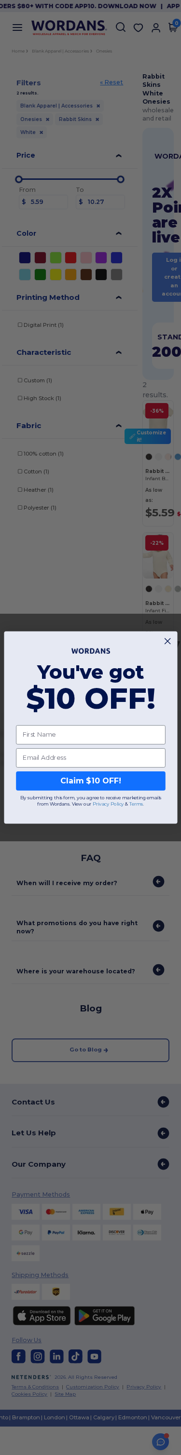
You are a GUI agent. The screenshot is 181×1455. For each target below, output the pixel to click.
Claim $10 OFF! (90, 780)
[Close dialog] (167, 641)
